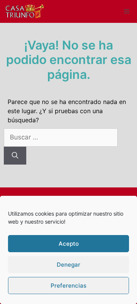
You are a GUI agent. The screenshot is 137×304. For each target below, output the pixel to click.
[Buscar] (15, 156)
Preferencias (68, 285)
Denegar (68, 264)
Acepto (69, 243)
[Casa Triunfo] (24, 11)
